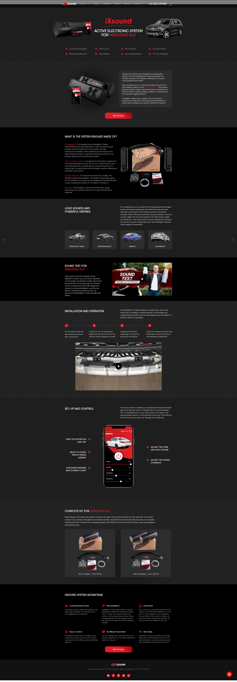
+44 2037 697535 (157, 3)
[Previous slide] (4, 239)
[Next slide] (232, 239)
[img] (69, 3)
